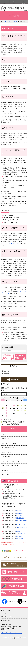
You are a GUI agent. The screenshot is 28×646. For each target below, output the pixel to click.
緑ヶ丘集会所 (19, 538)
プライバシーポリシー (8, 616)
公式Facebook (11, 601)
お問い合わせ (6, 620)
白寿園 (18, 531)
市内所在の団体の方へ (8, 447)
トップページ (6, 21)
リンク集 (5, 613)
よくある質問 (5, 470)
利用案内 (14, 21)
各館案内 (4, 434)
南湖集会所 (19, 510)
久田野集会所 (20, 518)
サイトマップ (6, 610)
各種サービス (5, 438)
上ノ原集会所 (19, 536)
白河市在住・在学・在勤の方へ (10, 443)
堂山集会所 (19, 515)
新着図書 (6, 371)
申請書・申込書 (6, 474)
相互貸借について (7, 456)
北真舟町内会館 (20, 524)
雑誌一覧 (6, 373)
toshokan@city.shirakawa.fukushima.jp (11, 633)
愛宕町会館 (22, 533)
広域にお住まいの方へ (8, 452)
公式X (24, 601)
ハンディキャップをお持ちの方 (10, 461)
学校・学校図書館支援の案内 (10, 465)
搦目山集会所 (19, 513)
